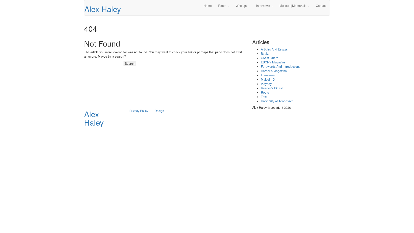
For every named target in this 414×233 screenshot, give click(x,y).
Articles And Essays (274, 49)
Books (265, 53)
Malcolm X (268, 79)
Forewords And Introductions (280, 66)
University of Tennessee (277, 101)
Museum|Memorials (293, 5)
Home (208, 5)
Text (264, 96)
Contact (321, 5)
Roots (222, 5)
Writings (242, 5)
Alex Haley (102, 8)
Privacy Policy (138, 111)
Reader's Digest (272, 88)
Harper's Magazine (274, 71)
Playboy (266, 84)
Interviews (263, 5)
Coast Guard (269, 58)
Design (159, 111)
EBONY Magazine (273, 62)
